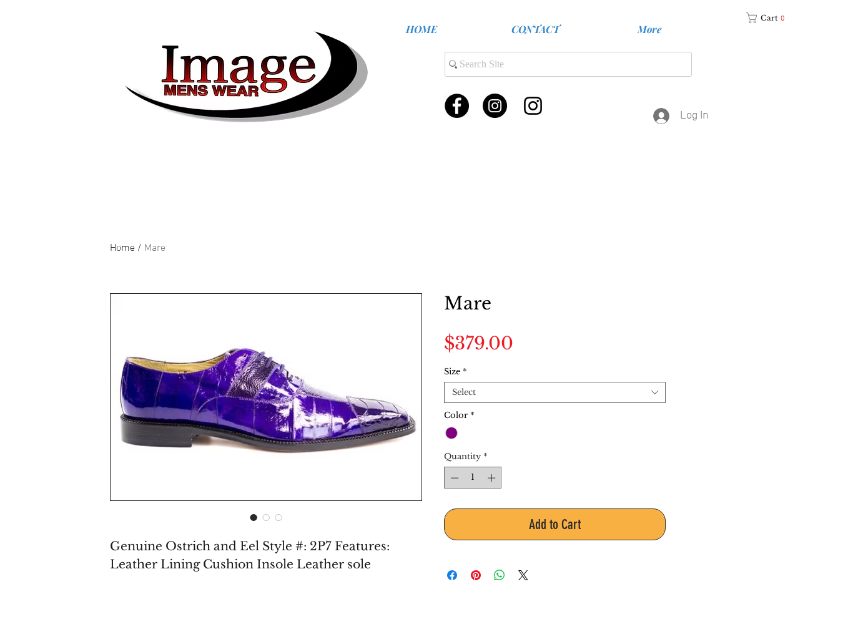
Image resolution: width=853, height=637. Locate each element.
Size (455, 372)
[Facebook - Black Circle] (457, 106)
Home (122, 248)
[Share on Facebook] (452, 575)
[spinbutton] (473, 478)
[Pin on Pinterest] (475, 575)
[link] (770, 17)
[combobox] (555, 392)
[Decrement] (453, 478)
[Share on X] (523, 575)
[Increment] (492, 478)
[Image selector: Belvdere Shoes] (253, 517)
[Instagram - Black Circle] (495, 106)
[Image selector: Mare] (266, 517)
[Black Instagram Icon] (533, 106)
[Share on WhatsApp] (499, 575)
